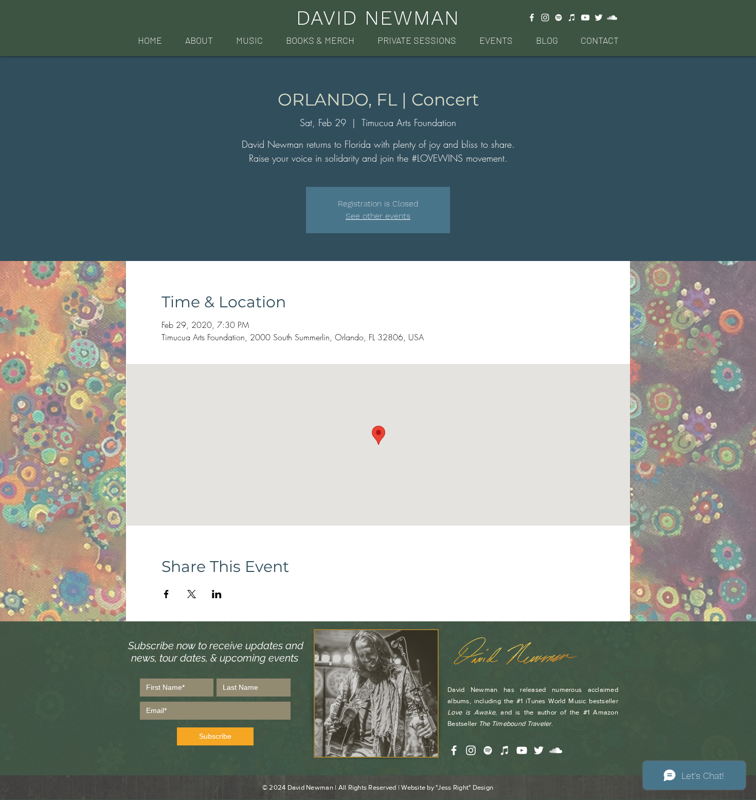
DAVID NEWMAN (377, 17)
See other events (378, 216)
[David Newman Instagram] (545, 17)
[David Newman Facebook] (532, 17)
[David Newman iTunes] (572, 17)
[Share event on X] (191, 594)
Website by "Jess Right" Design (447, 787)
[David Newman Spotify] (558, 17)
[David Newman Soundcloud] (612, 17)
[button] (198, 40)
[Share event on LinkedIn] (217, 594)
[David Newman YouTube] (585, 17)
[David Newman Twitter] (598, 17)
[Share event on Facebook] (166, 594)
